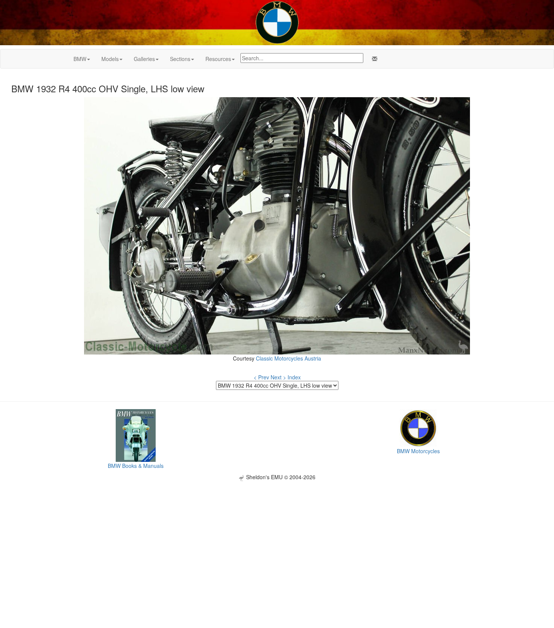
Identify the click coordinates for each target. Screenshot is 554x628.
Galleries (144, 59)
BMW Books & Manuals (136, 465)
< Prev (261, 377)
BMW (79, 59)
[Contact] (373, 58)
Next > (278, 377)
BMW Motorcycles (418, 451)
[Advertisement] (277, 534)
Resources (218, 59)
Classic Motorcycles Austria (288, 358)
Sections (180, 59)
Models (110, 59)
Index (294, 377)
